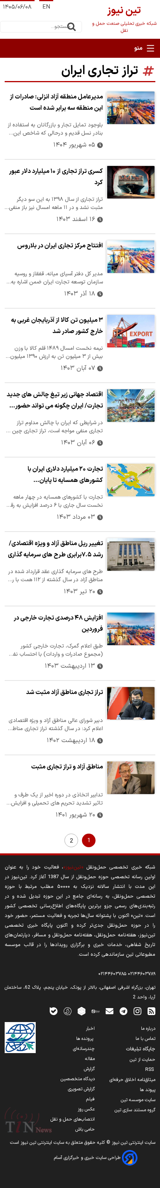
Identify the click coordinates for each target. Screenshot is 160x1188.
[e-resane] (20, 1037)
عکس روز (86, 1109)
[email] (109, 1011)
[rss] (151, 1011)
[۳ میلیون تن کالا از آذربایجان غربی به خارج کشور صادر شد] (130, 331)
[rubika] (81, 1011)
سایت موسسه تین (138, 1099)
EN (46, 7)
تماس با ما (145, 1038)
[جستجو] (71, 26)
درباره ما (148, 1028)
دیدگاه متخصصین (78, 1079)
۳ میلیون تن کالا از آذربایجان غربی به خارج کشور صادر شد (57, 326)
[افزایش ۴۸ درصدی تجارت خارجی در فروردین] (130, 629)
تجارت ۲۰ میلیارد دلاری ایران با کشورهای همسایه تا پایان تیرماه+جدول (65, 475)
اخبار (90, 1028)
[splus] (67, 1011)
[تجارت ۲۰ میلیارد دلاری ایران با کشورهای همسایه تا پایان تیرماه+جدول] (130, 480)
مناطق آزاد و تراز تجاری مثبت (67, 767)
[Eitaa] (95, 1011)
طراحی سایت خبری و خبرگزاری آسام (88, 1157)
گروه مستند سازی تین (135, 1110)
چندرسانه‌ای (84, 1048)
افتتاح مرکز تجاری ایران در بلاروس (60, 245)
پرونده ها (85, 1038)
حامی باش (85, 1129)
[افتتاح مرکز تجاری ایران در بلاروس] (130, 256)
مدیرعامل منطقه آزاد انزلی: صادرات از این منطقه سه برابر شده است (56, 102)
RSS (150, 1069)
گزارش (89, 1068)
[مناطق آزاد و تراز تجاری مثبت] (130, 777)
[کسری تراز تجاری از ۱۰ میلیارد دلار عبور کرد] (130, 182)
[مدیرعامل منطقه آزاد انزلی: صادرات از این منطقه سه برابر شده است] (130, 108)
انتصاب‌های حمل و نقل (72, 1119)
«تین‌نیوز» (73, 867)
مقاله (90, 1058)
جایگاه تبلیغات (140, 1049)
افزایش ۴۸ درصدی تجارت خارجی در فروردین (58, 623)
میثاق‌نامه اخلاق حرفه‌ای (132, 1079)
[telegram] (123, 1011)
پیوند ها (147, 1089)
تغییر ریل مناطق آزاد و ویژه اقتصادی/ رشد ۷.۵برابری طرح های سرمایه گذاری (55, 549)
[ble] (53, 1011)
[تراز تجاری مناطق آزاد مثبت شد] (130, 703)
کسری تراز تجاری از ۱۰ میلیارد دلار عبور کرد (56, 177)
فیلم (90, 1099)
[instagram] (137, 1011)
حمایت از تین (142, 1059)
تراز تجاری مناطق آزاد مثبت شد (64, 692)
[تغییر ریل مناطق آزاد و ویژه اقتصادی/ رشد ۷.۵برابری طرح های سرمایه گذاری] (130, 554)
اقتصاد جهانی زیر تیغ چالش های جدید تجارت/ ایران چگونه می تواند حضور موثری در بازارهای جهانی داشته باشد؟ (55, 401)
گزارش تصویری (81, 1089)
